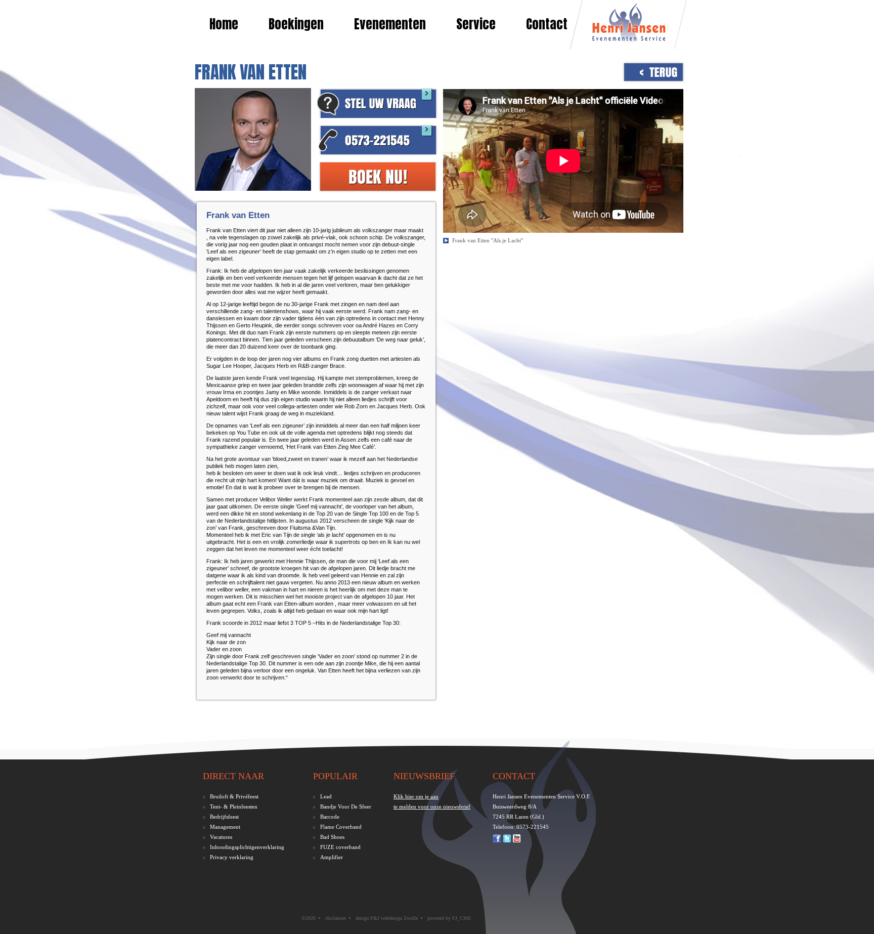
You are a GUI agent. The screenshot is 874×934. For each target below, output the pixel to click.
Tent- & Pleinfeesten (233, 806)
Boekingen (296, 24)
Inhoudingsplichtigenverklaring (247, 847)
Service (476, 24)
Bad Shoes (332, 837)
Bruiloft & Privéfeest (234, 796)
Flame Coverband (341, 827)
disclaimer (335, 918)
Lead (326, 796)
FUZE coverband (340, 847)
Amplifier (331, 857)
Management (225, 827)
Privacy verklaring (231, 857)
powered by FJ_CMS (449, 918)
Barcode (329, 817)
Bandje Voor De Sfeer (345, 806)
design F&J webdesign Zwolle (387, 918)
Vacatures (221, 837)
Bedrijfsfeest (224, 817)
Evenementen (390, 24)
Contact (546, 24)
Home (223, 24)
